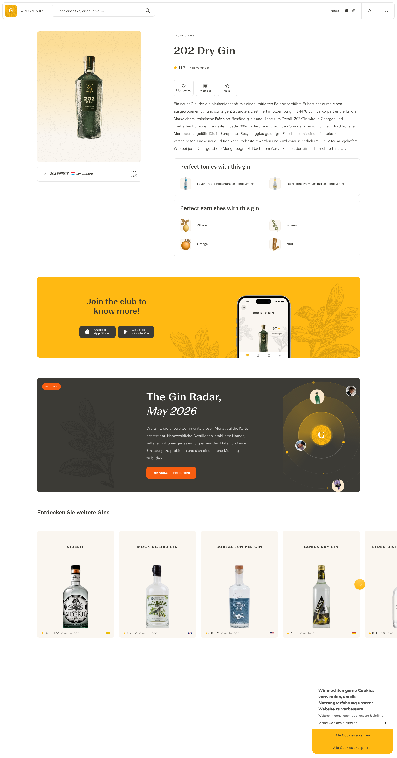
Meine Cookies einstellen (337, 723)
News (335, 11)
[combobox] (103, 11)
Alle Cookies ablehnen (352, 735)
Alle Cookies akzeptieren (352, 748)
